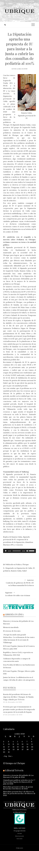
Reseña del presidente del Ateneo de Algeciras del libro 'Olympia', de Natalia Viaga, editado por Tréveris (18, 697)
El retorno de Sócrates (11, 631)
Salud (24, 571)
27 (22, 749)
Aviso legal (19, 833)
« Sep (5, 756)
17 (8, 747)
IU (34, 568)
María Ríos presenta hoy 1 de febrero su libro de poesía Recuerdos (18, 792)
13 (22, 744)
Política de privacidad (19, 836)
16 (4, 747)
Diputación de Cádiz (24, 568)
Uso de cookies (19, 838)
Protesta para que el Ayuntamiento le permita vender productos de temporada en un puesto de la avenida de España (19, 709)
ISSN (15, 828)
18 (13, 747)
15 (32, 744)
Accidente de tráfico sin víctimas (17, 594)
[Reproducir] (6, 551)
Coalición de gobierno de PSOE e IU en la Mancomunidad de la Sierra (20, 582)
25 (13, 749)
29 (32, 749)
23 (4, 749)
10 (9, 744)
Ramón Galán (16, 571)
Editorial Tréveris (14, 770)
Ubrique (25, 564)
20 (23, 747)
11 (13, 744)
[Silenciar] (27, 551)
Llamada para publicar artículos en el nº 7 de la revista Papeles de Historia (19, 781)
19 (18, 747)
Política (19, 564)
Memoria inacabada (10, 627)
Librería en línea (14, 614)
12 (18, 744)
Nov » (10, 756)
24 (9, 749)
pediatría (6, 571)
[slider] (32, 551)
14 (27, 744)
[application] (19, 551)
